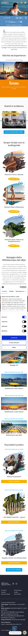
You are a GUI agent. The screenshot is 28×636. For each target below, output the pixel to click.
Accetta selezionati (14, 342)
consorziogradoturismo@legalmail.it (14, 615)
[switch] (24, 321)
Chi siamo (3, 590)
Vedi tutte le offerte (14, 570)
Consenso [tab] (4, 291)
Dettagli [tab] (11, 291)
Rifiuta (14, 347)
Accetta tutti (14, 337)
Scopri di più (13, 179)
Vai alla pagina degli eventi (14, 132)
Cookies (3, 592)
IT (17, 3)
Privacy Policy (18, 590)
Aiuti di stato (17, 594)
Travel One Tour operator (19, 619)
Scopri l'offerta (14, 481)
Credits (16, 592)
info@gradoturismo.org (11, 614)
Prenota (14, 360)
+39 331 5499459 (19, 612)
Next (27, 121)
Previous (1, 121)
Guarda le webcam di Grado (14, 25)
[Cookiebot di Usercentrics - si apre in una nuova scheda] (20, 287)
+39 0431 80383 (7, 612)
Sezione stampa (5, 594)
